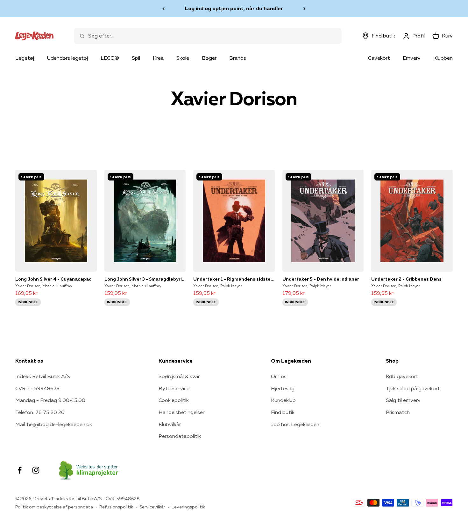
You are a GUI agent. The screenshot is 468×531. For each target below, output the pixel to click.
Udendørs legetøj (67, 58)
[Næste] (304, 8)
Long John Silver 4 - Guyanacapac (53, 279)
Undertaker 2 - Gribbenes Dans (406, 279)
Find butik (282, 412)
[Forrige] (163, 8)
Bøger (209, 58)
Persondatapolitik (180, 436)
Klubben (443, 58)
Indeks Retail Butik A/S (42, 376)
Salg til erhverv (403, 400)
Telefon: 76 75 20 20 (40, 412)
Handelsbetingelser (181, 412)
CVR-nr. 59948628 (37, 388)
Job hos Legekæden (295, 424)
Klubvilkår (170, 424)
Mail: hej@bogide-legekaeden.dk (53, 424)
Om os (279, 376)
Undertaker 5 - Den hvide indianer (320, 279)
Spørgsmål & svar (179, 376)
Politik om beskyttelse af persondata (54, 507)
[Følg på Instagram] (36, 470)
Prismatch (398, 412)
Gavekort (379, 58)
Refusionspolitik (116, 507)
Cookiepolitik (174, 400)
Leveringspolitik (188, 507)
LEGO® (110, 58)
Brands (237, 58)
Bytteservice (174, 388)
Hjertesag (282, 388)
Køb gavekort (402, 376)
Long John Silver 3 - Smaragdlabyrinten (145, 279)
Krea (158, 58)
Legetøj (24, 58)
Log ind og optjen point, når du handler (234, 8)
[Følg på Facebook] (19, 470)
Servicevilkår (152, 507)
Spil (136, 58)
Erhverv (412, 58)
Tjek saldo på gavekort (413, 388)
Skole (182, 58)
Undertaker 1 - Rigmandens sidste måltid (234, 279)
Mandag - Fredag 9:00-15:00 (50, 400)
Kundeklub (283, 400)
